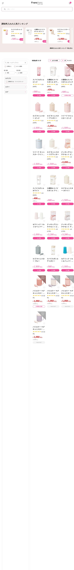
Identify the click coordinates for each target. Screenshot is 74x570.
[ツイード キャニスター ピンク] (67, 107)
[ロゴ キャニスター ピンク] (39, 107)
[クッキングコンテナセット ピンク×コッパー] (67, 143)
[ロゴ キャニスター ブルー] (39, 250)
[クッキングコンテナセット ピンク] (53, 216)
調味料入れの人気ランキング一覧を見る (61, 48)
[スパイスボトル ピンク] (39, 71)
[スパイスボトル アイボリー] (53, 250)
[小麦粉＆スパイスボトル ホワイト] (53, 71)
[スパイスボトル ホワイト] (39, 179)
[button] (25, 63)
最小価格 (6, 70)
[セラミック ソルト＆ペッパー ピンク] (39, 216)
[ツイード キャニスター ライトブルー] (39, 143)
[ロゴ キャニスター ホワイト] (67, 179)
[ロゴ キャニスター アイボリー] (53, 107)
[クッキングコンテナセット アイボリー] (67, 216)
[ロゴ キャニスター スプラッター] (53, 143)
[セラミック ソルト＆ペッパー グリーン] (67, 250)
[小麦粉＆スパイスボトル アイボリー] (53, 179)
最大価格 (18, 70)
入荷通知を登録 (67, 95)
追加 (23, 39)
